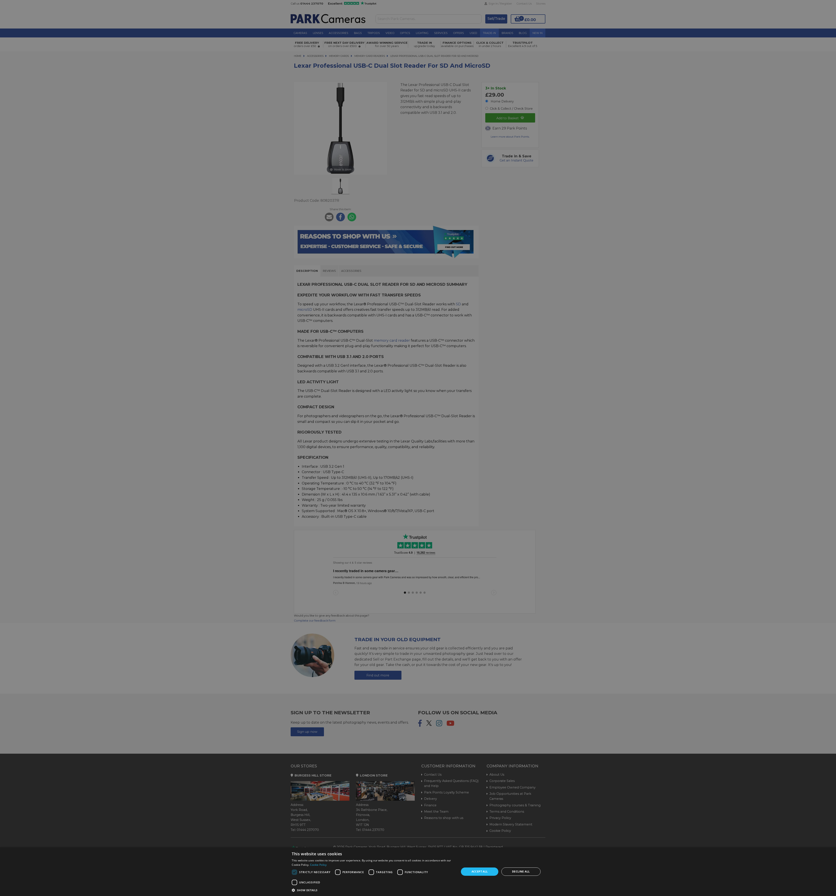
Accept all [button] (480, 871)
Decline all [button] (521, 871)
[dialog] (418, 871)
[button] (373, 890)
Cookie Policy (318, 865)
